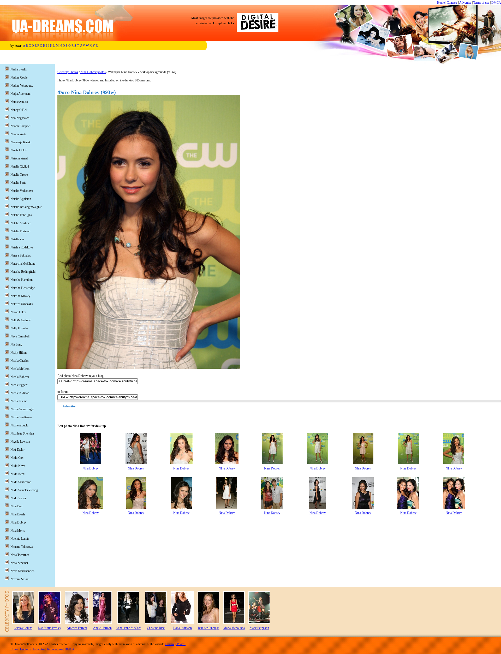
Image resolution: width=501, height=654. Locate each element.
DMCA (496, 2)
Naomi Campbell (20, 126)
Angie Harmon (102, 628)
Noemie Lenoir (19, 538)
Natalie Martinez (20, 223)
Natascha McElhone (22, 263)
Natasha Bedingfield (22, 272)
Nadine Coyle (18, 77)
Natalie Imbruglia (21, 215)
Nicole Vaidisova (21, 417)
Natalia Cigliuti (19, 166)
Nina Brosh (17, 514)
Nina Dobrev (90, 468)
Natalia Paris (18, 183)
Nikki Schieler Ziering (24, 490)
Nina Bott (16, 506)
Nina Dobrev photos (93, 72)
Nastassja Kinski (20, 142)
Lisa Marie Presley (49, 628)
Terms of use (481, 2)
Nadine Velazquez (21, 85)
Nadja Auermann (20, 94)
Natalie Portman (20, 231)
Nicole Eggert (18, 385)
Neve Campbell (19, 336)
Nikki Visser (18, 498)
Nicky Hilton (18, 352)
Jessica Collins (23, 628)
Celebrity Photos (67, 72)
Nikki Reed (17, 474)
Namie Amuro (19, 102)
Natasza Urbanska (21, 304)
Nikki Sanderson (20, 482)
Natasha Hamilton (21, 280)
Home (441, 2)
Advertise (465, 2)
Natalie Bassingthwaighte (26, 207)
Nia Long (16, 344)
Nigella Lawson (20, 441)
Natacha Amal (19, 158)
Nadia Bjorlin (18, 69)
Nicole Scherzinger (22, 409)
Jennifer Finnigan (208, 628)
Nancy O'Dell (18, 110)
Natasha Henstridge (22, 288)
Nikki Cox (16, 458)
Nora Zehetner (19, 563)
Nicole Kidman (19, 393)
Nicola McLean (19, 369)
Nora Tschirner (19, 555)
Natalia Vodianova (21, 191)
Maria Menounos (234, 628)
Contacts (452, 2)
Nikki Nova (17, 466)
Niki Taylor (17, 449)
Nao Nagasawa (19, 118)
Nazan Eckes (18, 312)
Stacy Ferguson (259, 628)
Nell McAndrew (20, 320)
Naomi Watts (18, 134)
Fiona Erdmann (182, 628)
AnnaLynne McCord (128, 628)
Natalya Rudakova (21, 247)
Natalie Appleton (20, 199)
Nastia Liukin (18, 150)
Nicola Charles (19, 360)
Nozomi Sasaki (19, 579)
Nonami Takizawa (21, 547)
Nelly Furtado (19, 328)
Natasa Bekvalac (20, 255)
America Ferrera (77, 628)
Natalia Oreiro (19, 174)
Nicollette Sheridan (22, 433)
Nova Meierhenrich (22, 571)
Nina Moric (17, 530)
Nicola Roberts (19, 377)
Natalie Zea (17, 239)
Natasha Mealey (20, 296)
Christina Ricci (156, 628)
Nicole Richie (18, 401)
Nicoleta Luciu (19, 425)
